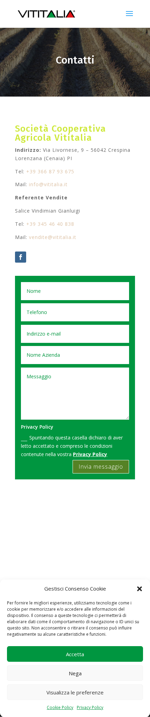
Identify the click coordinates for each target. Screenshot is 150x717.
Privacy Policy (90, 707)
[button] (139, 588)
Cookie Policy (60, 707)
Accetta (75, 654)
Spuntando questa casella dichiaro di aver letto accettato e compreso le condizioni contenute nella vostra (72, 446)
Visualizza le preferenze (75, 692)
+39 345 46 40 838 (50, 224)
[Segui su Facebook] (20, 257)
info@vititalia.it (48, 184)
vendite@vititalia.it (52, 237)
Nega (75, 673)
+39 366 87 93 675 (50, 171)
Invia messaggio (100, 466)
